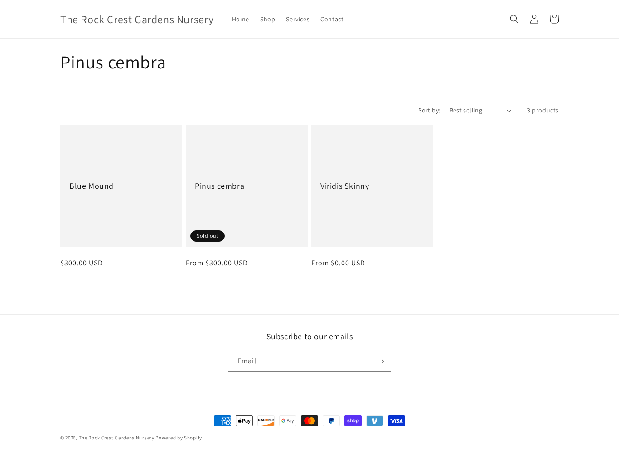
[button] (514, 19)
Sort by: (429, 110)
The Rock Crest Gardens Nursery (117, 438)
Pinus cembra (219, 186)
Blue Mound (91, 186)
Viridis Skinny (344, 186)
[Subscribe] (381, 361)
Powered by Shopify (178, 438)
